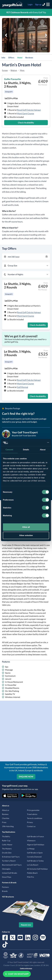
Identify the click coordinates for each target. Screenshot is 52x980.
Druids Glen (6, 853)
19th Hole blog (8, 826)
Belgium (14, 70)
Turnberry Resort (9, 861)
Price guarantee (33, 810)
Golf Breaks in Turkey (35, 861)
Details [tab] (26, 449)
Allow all (26, 527)
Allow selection (26, 535)
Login (30, 4)
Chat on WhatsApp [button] (18, 974)
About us (5, 810)
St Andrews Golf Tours (11, 857)
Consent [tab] (9, 449)
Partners (5, 887)
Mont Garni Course (25, 113)
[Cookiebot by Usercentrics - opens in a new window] (38, 442)
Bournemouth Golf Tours (12, 865)
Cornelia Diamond (34, 857)
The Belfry (6, 836)
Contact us (31, 826)
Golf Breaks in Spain (35, 853)
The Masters (7, 849)
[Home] (12, 4)
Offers (11, 57)
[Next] (46, 35)
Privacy (30, 822)
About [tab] (42, 449)
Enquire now (26, 776)
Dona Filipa (6, 877)
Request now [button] (26, 925)
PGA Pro (30, 877)
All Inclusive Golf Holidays (37, 869)
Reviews (29, 57)
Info (3, 57)
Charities (5, 818)
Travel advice (32, 814)
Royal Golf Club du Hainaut (29, 110)
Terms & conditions (34, 818)
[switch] (45, 500)
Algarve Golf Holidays (35, 844)
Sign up (38, 4)
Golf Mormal (22, 387)
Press (4, 822)
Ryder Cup (6, 840)
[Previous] (6, 35)
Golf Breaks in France (35, 836)
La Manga (30, 849)
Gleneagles (6, 869)
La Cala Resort (32, 865)
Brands (5, 891)
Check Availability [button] (26, 122)
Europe (5, 70)
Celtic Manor (7, 844)
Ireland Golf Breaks (9, 873)
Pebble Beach (32, 873)
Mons (22, 70)
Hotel (19, 57)
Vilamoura (31, 840)
